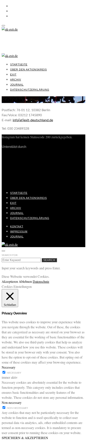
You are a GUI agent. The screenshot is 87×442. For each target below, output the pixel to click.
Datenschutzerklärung (29, 89)
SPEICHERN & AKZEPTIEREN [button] (25, 437)
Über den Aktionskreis (28, 69)
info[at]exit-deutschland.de (33, 120)
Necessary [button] (8, 367)
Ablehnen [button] (25, 281)
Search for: (10, 255)
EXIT (13, 74)
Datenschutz (41, 281)
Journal (17, 84)
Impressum (18, 231)
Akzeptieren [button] (10, 281)
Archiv (15, 79)
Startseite (18, 64)
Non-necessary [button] (12, 402)
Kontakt (16, 226)
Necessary (14, 373)
